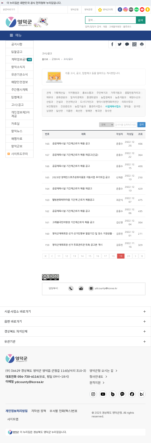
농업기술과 (80, 106)
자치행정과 (73, 93)
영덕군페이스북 (120, 9)
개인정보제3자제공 (20, 114)
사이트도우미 (19, 153)
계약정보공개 (19, 59)
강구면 (137, 106)
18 (113, 256)
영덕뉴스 (16, 131)
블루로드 (127, 27)
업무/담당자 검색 (93, 27)
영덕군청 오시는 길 (101, 371)
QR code (134, 44)
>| (142, 256)
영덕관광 (88, 9)
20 (128, 256)
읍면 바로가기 (13, 321)
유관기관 (9, 341)
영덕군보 (16, 146)
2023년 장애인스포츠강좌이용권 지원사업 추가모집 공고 (81, 177)
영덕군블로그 (136, 9)
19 (120, 256)
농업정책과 (106, 97)
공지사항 (16, 44)
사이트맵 (12, 419)
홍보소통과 (87, 93)
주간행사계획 (19, 89)
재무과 (49, 97)
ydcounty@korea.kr (106, 288)
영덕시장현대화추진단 (107, 102)
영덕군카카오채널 (147, 9)
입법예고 (16, 97)
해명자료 (16, 138)
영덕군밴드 (131, 9)
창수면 (108, 111)
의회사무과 (127, 102)
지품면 (69, 111)
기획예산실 (59, 93)
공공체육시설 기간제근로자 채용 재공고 (72, 189)
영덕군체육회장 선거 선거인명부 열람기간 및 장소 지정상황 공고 (84, 234)
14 (82, 256)
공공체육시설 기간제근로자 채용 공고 (71, 144)
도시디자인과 (86, 102)
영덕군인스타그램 (125, 9)
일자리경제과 (77, 97)
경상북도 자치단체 (15, 331)
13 (74, 256)
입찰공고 (16, 51)
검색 (141, 124)
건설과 (59, 102)
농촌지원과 (120, 97)
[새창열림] (50, 277)
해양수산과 (134, 97)
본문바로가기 (9, 9)
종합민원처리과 (132, 93)
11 (58, 256)
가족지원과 (116, 93)
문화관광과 (61, 97)
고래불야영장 (115, 27)
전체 (48, 93)
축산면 (79, 111)
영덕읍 (127, 106)
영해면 (88, 111)
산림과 (49, 102)
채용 (105, 27)
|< (46, 256)
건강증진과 (66, 106)
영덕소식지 (18, 66)
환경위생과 (92, 97)
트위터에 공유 (119, 44)
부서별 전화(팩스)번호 (63, 411)
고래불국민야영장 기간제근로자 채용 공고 (73, 222)
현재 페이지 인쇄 (141, 44)
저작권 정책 (38, 411)
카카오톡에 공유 (127, 44)
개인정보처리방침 (17, 411)
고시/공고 (17, 104)
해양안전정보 (19, 82)
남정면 (49, 111)
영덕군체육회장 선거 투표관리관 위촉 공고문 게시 (77, 245)
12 (66, 256)
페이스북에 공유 (112, 44)
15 (89, 256)
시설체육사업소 (113, 106)
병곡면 (98, 111)
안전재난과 (71, 102)
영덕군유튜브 (142, 9)
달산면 (59, 111)
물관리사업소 (95, 106)
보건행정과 (51, 106)
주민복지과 (102, 93)
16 (97, 256)
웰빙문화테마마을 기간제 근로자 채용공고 (73, 200)
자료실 (15, 123)
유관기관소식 (19, 74)
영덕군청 (75, 9)
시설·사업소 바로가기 (17, 311)
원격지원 (95, 383)
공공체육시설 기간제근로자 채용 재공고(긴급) (75, 155)
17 (105, 256)
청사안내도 (96, 376)
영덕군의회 (108, 9)
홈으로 (45, 59)
